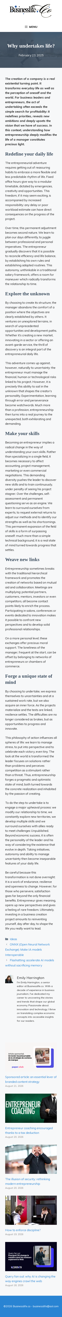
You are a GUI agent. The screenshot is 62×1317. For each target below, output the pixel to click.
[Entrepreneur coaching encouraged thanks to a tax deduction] (31, 1120)
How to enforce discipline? (23, 1230)
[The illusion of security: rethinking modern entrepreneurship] (31, 1171)
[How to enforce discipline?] (31, 1222)
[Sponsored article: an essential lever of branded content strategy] (31, 1069)
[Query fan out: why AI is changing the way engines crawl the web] (31, 1269)
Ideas (13, 939)
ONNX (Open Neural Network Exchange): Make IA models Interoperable (27, 950)
